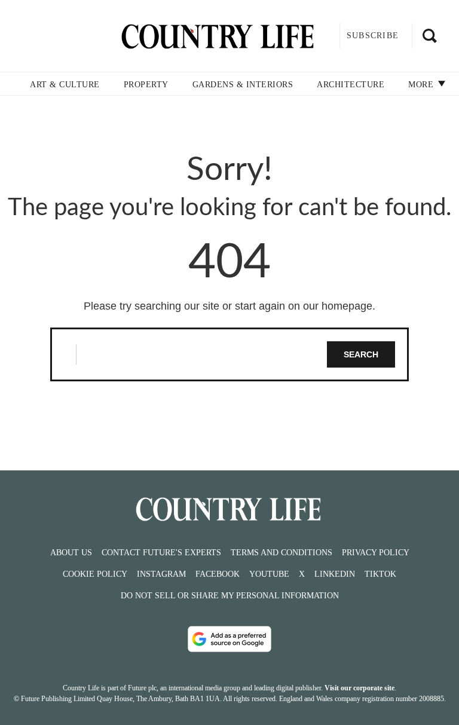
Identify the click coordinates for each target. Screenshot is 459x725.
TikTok (380, 574)
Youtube (269, 574)
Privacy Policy (375, 552)
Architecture (350, 84)
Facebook (217, 574)
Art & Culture (65, 84)
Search (361, 354)
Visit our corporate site (359, 688)
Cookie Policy (95, 574)
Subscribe (373, 35)
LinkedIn (334, 574)
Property (146, 84)
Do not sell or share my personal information (230, 595)
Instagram (161, 574)
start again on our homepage (303, 306)
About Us (71, 552)
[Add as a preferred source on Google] (229, 639)
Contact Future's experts (161, 552)
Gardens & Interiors (242, 84)
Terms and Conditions (281, 552)
